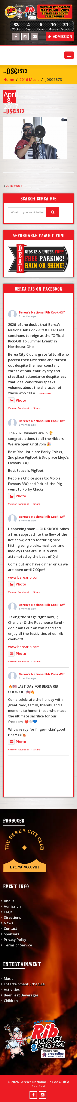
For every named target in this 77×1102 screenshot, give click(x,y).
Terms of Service (18, 945)
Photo (21, 400)
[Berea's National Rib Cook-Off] (38, 12)
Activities (12, 989)
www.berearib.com (23, 577)
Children (11, 1000)
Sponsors (11, 934)
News (8, 923)
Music (8, 978)
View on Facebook (18, 408)
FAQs (8, 912)
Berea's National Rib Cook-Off (42, 312)
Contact (10, 928)
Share (36, 408)
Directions (12, 917)
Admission (12, 906)
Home (8, 79)
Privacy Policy (15, 939)
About (9, 901)
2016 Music (29, 79)
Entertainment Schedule (24, 984)
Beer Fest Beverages (21, 995)
